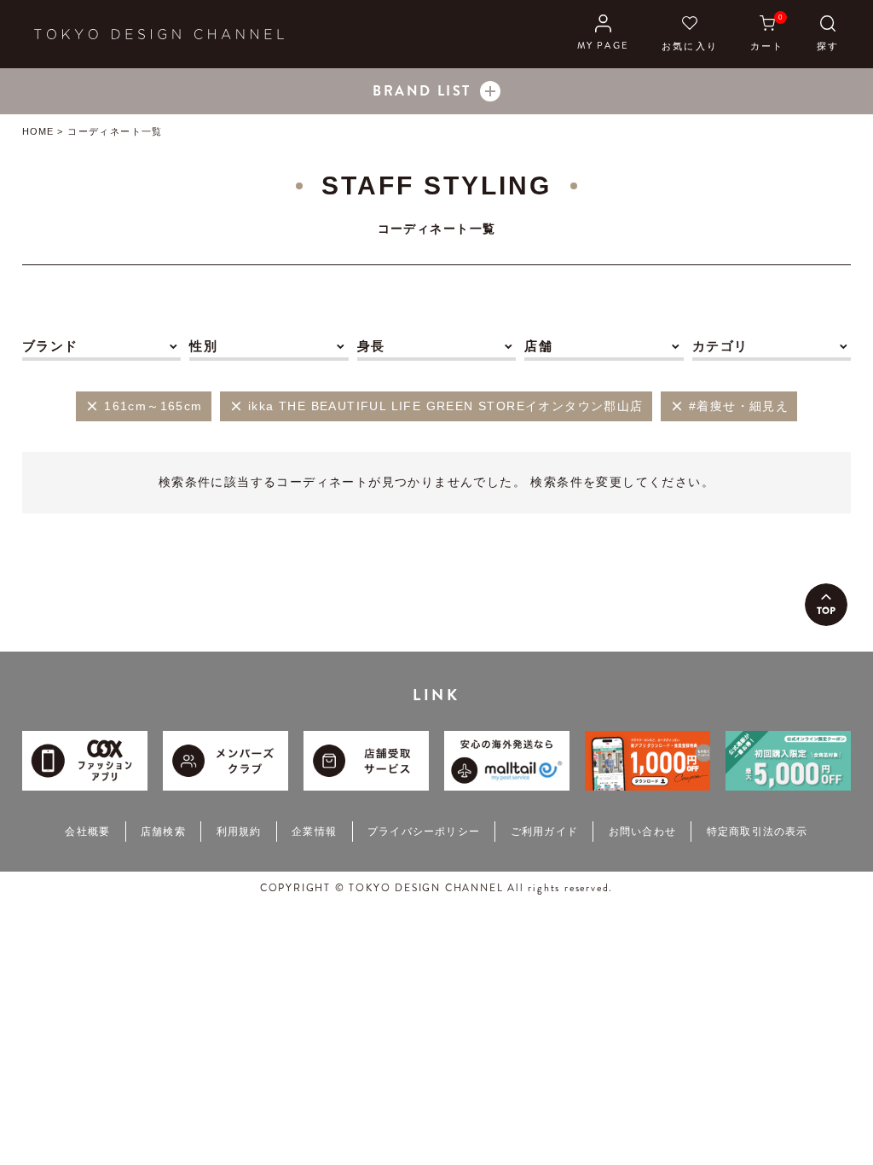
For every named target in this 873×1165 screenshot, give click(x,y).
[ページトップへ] (826, 604)
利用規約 (239, 832)
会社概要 (87, 832)
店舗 (538, 346)
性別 (203, 346)
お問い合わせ (642, 832)
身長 (371, 346)
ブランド (50, 346)
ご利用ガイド (544, 832)
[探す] (828, 34)
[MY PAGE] (603, 34)
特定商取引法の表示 (757, 832)
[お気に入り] (690, 34)
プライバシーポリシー (423, 832)
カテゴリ (720, 346)
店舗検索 (163, 832)
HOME (38, 131)
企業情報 (314, 832)
